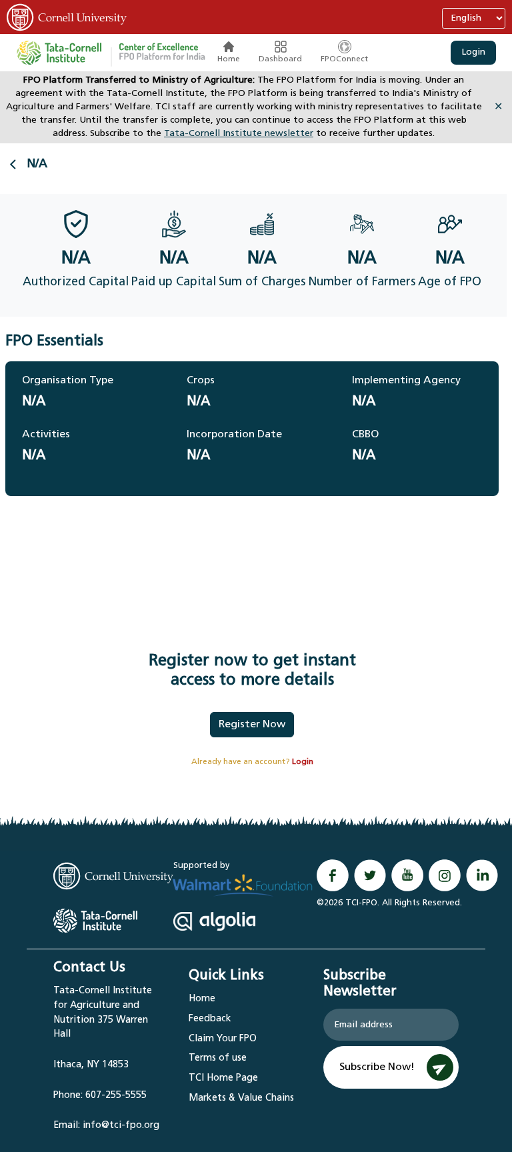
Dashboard (280, 59)
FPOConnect (344, 59)
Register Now (252, 724)
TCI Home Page (223, 1078)
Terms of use (218, 1058)
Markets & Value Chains (241, 1098)
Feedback (210, 1019)
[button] (162, 52)
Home (228, 59)
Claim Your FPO (223, 1039)
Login (473, 52)
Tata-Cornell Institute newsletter (238, 134)
